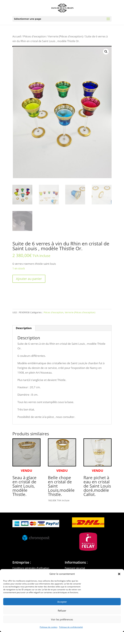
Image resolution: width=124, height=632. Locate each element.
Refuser (62, 610)
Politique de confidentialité (71, 627)
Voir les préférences (62, 619)
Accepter (62, 601)
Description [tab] (24, 328)
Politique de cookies (48, 627)
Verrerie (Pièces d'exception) (65, 36)
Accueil (16, 36)
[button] (119, 574)
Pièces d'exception (34, 36)
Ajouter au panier (29, 278)
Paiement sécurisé (75, 568)
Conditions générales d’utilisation (30, 568)
